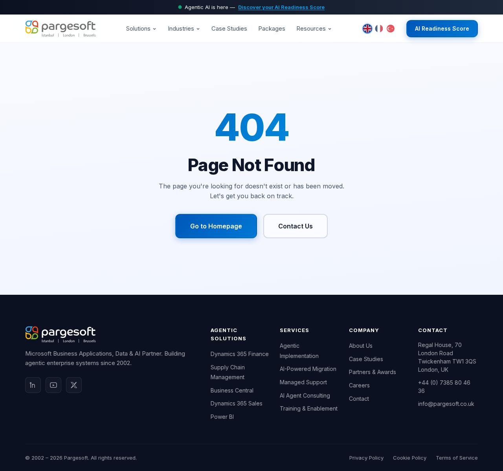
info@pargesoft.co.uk (446, 403)
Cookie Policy (409, 458)
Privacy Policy (366, 458)
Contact (359, 398)
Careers (359, 385)
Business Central (232, 390)
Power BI (222, 416)
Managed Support (303, 382)
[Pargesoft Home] (60, 28)
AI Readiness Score (442, 28)
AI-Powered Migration (308, 368)
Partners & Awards (372, 372)
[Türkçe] (390, 28)
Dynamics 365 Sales (237, 403)
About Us (361, 345)
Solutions (138, 28)
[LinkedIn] (33, 385)
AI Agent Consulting (305, 395)
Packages (271, 28)
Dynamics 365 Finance (240, 354)
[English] (367, 28)
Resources (311, 28)
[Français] (379, 28)
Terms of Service (457, 458)
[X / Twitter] (74, 385)
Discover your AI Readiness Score (281, 7)
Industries (181, 28)
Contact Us (295, 226)
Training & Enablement (309, 408)
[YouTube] (53, 385)
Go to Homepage (216, 226)
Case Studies (229, 28)
